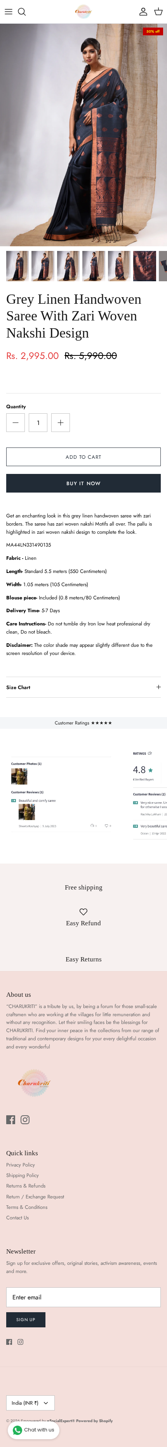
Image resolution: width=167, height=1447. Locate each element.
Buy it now (83, 483)
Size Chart (18, 687)
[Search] (25, 11)
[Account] (141, 11)
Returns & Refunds (25, 1185)
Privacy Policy (20, 1164)
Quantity (16, 406)
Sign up (25, 1319)
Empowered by (48, 1421)
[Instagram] (25, 1119)
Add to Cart (83, 457)
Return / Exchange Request (35, 1196)
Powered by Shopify (94, 1421)
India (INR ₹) (25, 1403)
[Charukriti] (83, 11)
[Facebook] (10, 1119)
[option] (83, 135)
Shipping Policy (22, 1175)
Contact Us (17, 1217)
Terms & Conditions (26, 1207)
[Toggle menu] (8, 11)
